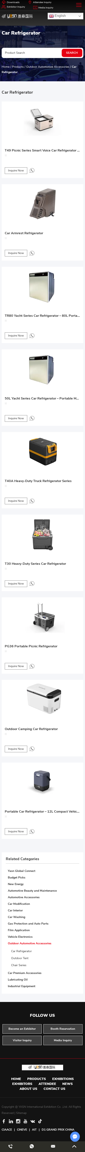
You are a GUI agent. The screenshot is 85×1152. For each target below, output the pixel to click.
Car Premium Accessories (24, 973)
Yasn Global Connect (21, 871)
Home (5, 67)
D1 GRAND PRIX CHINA (58, 1130)
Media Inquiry (45, 7)
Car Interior (15, 910)
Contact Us (54, 1089)
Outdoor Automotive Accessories (47, 67)
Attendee (47, 1084)
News (67, 1084)
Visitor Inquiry (22, 1040)
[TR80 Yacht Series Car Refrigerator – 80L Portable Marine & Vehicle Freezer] (42, 285)
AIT (34, 1130)
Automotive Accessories (24, 897)
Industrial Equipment (21, 986)
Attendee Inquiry (42, 2)
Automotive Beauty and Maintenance (32, 891)
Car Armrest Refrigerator (24, 233)
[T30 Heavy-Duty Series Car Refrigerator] (42, 533)
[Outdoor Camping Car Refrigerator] (42, 699)
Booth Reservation (63, 1029)
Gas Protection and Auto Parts (28, 924)
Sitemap (21, 1113)
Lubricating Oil (18, 980)
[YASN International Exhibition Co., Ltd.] (17, 16)
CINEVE (22, 1130)
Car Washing (16, 917)
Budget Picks (16, 877)
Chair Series (18, 965)
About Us (28, 1089)
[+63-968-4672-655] (10, 1146)
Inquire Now (16, 170)
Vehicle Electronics (20, 937)
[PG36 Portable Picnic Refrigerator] (42, 616)
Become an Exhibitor (22, 1029)
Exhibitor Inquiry (16, 6)
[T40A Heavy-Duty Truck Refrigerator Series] (42, 451)
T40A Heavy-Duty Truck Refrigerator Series (38, 481)
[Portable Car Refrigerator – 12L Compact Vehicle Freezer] (42, 781)
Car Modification (19, 904)
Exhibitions (63, 1079)
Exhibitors (22, 1084)
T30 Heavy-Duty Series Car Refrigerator (35, 563)
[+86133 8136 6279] (31, 170)
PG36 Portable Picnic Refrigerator (31, 646)
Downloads (13, 2)
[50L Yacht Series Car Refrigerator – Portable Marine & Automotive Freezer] (42, 368)
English (60, 15)
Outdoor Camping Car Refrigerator (31, 729)
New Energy (16, 884)
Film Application (19, 930)
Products (18, 67)
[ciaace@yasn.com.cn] (53, 1146)
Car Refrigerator (21, 951)
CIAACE (7, 1130)
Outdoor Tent (19, 958)
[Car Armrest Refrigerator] (42, 203)
